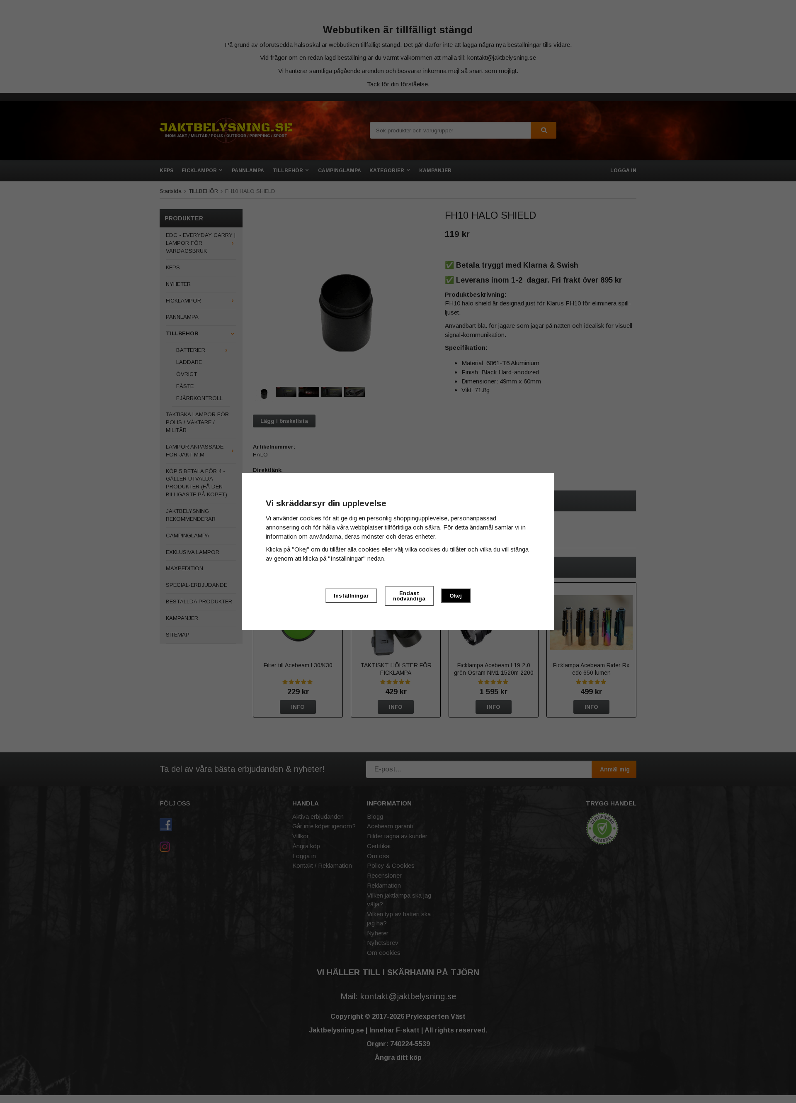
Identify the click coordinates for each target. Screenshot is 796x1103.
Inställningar (351, 596)
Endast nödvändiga (409, 596)
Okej (455, 596)
